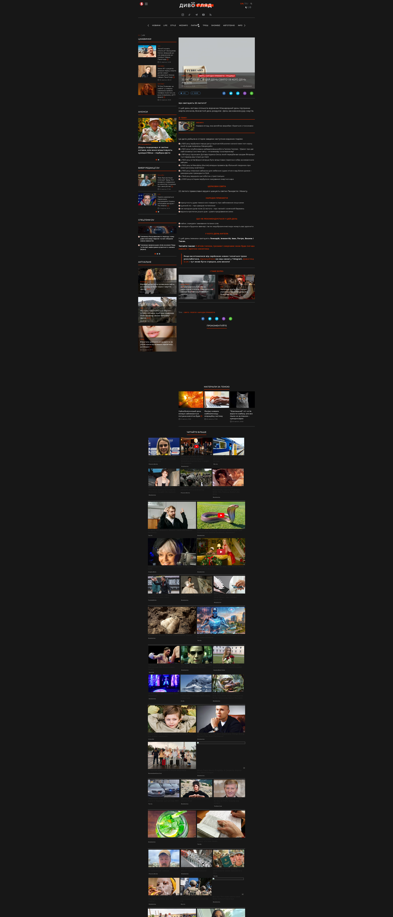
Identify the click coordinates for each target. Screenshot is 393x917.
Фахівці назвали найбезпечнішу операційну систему (213, 413)
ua (242, 3)
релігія (193, 312)
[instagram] (182, 14)
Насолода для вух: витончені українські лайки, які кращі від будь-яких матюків (234, 291)
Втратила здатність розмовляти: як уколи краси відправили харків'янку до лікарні (156, 348)
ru (246, 3)
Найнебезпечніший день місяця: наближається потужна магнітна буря (190, 413)
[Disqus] (217, 358)
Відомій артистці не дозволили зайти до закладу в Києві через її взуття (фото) (157, 291)
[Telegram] (196, 14)
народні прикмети (206, 312)
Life (165, 25)
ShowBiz (215, 25)
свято (186, 312)
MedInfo (183, 25)
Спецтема (192, 76)
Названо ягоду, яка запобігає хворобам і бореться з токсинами (224, 126)
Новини (156, 25)
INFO (240, 25)
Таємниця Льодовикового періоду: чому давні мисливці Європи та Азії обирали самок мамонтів (157, 243)
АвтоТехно (229, 25)
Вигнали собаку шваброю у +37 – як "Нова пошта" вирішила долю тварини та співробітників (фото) (167, 203)
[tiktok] (189, 14)
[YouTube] (204, 14)
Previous (148, 25)
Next (244, 25)
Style (173, 25)
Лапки (194, 25)
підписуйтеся (207, 259)
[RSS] (210, 14)
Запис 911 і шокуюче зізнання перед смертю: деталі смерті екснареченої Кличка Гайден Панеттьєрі (167, 73)
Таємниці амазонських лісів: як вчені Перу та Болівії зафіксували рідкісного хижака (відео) (157, 251)
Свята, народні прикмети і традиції (217, 76)
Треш (205, 25)
